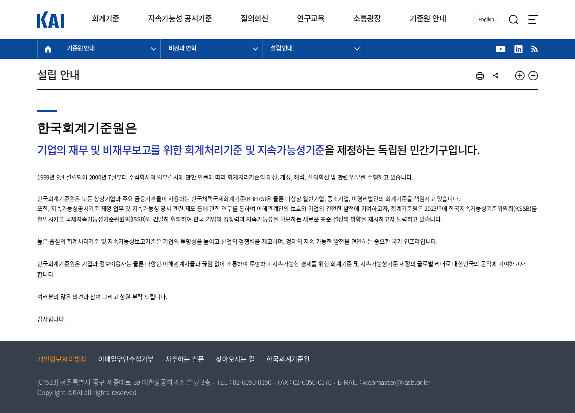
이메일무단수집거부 (126, 360)
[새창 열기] (501, 49)
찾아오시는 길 (235, 360)
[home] (48, 49)
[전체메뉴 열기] (533, 19)
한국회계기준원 (287, 360)
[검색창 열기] (514, 20)
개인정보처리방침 (61, 360)
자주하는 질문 (184, 360)
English (486, 19)
